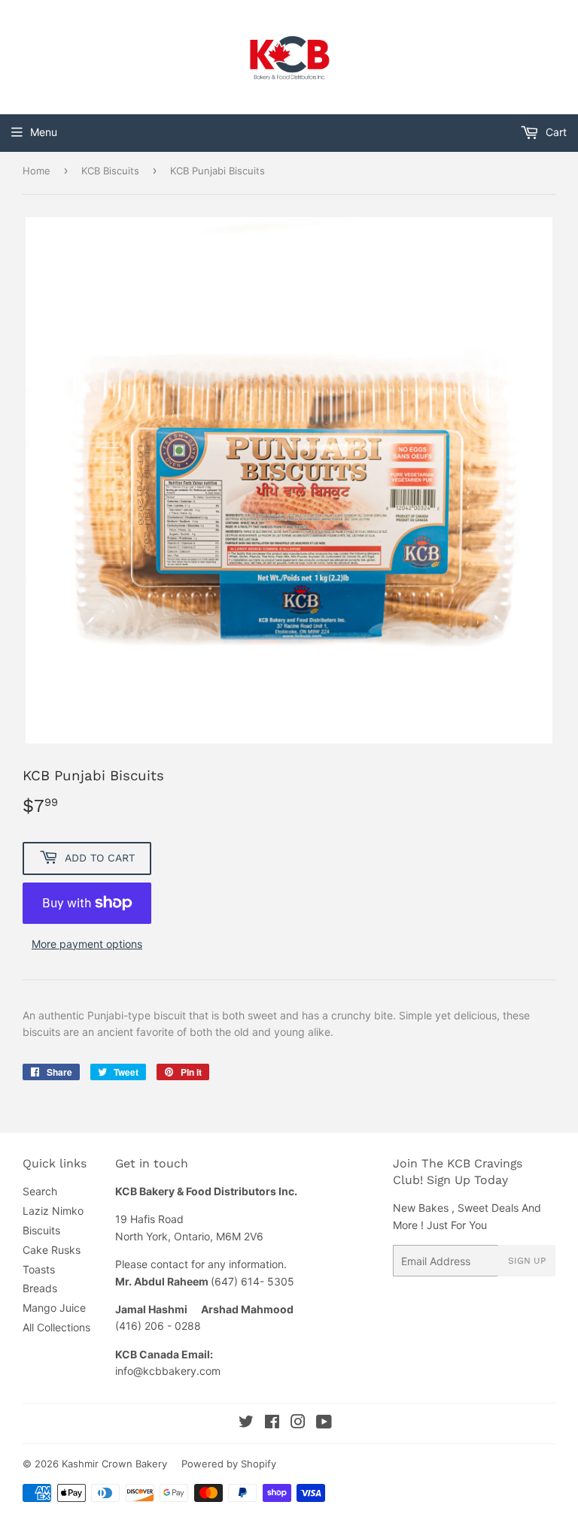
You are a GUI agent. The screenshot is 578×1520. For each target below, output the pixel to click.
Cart (555, 132)
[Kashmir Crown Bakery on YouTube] (324, 1423)
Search (40, 1191)
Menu (43, 132)
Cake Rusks (52, 1249)
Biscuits (41, 1230)
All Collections (56, 1327)
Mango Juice (54, 1307)
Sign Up (527, 1260)
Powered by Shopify (228, 1464)
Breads (40, 1288)
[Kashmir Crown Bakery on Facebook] (272, 1423)
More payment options (87, 943)
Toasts (39, 1269)
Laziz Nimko (53, 1210)
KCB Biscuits (110, 171)
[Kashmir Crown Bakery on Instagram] (298, 1423)
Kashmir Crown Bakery (114, 1464)
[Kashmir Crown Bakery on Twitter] (246, 1423)
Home (36, 171)
